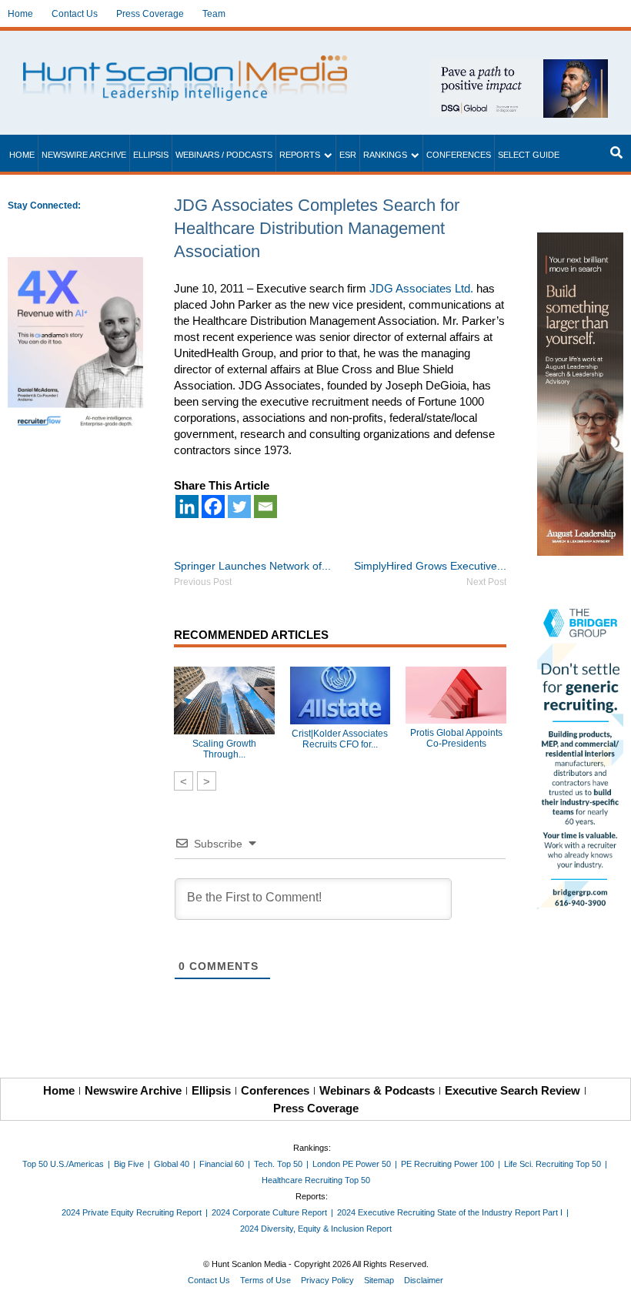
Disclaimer (423, 1280)
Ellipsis (151, 154)
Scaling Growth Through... (224, 749)
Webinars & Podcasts (377, 1090)
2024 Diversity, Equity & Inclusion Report (316, 1228)
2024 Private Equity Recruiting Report (132, 1212)
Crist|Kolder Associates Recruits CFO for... (340, 739)
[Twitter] (239, 506)
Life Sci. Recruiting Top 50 (552, 1164)
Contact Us (75, 13)
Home (20, 13)
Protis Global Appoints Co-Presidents (456, 738)
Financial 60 (221, 1164)
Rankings (385, 154)
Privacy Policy (327, 1280)
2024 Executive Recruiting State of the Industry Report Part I (450, 1212)
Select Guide (528, 154)
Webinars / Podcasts (223, 154)
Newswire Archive (84, 154)
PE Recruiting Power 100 (447, 1164)
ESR (347, 154)
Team (213, 13)
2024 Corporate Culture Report (269, 1212)
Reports (299, 154)
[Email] (265, 506)
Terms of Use (265, 1280)
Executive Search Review (512, 1090)
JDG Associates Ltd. (421, 288)
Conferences (458, 154)
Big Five (129, 1164)
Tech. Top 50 (278, 1164)
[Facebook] (213, 506)
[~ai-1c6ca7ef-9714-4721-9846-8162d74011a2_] (518, 67)
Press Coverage (150, 13)
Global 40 (171, 1164)
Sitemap (379, 1280)
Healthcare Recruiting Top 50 (316, 1180)
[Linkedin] (187, 506)
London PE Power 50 (351, 1164)
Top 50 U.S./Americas (63, 1164)
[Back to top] (608, 1281)
